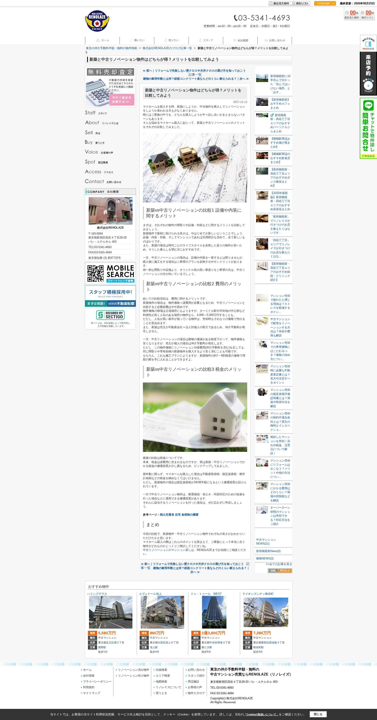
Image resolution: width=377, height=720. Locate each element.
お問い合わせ (196, 669)
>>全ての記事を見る (279, 564)
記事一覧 (195, 74)
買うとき (161, 693)
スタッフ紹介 (196, 675)
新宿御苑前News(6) (268, 551)
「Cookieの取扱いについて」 (261, 714)
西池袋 (273, 642)
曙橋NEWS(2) (265, 558)
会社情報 (88, 675)
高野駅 (102, 647)
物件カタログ (196, 693)
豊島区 (265, 642)
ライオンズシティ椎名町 (258, 593)
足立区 (110, 642)
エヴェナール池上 (150, 593)
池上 (168, 642)
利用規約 (88, 687)
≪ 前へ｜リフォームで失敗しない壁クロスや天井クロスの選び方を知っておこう (194, 70)
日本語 (325, 12)
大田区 (162, 642)
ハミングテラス (97, 593)
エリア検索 (163, 675)
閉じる (318, 714)
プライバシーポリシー (97, 681)
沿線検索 (161, 669)
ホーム (87, 669)
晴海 (220, 642)
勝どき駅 (207, 647)
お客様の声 (195, 687)
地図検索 (161, 681)
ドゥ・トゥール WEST (206, 593)
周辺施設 (193, 681)
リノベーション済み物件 (133, 669)
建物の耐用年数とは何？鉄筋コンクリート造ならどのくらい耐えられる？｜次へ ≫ (196, 78)
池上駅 (154, 647)
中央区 (213, 642)
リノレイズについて (168, 687)
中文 (323, 17)
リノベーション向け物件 (133, 675)
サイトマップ (91, 693)
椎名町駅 (258, 647)
